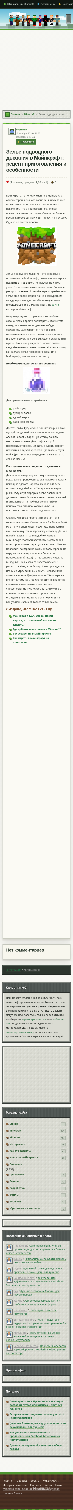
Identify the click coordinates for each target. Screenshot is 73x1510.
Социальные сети (24, 1278)
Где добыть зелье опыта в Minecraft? (37, 629)
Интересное (17, 1144)
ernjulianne (21, 129)
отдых (17, 1268)
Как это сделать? (20, 1150)
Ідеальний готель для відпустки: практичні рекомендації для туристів (38, 1270)
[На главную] (3, 18)
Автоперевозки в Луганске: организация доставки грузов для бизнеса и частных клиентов (36, 1249)
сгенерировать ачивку (19, 1032)
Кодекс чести (51, 1480)
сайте (55, 304)
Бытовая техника (24, 1319)
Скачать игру (47, 4)
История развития (15, 1485)
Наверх (60, 1485)
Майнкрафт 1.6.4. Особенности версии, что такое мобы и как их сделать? (34, 620)
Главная (8, 1480)
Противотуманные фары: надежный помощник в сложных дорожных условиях (33, 1336)
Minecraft (15, 1130)
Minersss (15, 1137)
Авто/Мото (20, 1332)
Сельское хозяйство (26, 1346)
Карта (48, 1485)
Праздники (17, 1174)
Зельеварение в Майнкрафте (32, 633)
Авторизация (32, 969)
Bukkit (14, 1123)
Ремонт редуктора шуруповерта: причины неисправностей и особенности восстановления (36, 1323)
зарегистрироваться (34, 1019)
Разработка (17, 1188)
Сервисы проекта (28, 1480)
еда (16, 1291)
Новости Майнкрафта (24, 1157)
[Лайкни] (7, 181)
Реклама (35, 1485)
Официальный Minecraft (20, 4)
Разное (14, 1181)
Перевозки (20, 1245)
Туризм (18, 1259)
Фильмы (15, 1201)
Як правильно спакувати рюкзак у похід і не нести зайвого (40, 1260)
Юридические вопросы (25, 1208)
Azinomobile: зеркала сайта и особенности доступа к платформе (37, 1302)
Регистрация (13, 969)
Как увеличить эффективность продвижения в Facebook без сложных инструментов (35, 1281)
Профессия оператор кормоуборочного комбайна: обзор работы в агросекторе (36, 1349)
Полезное (16, 1164)
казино (18, 1300)
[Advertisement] (36, 68)
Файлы (14, 1194)
